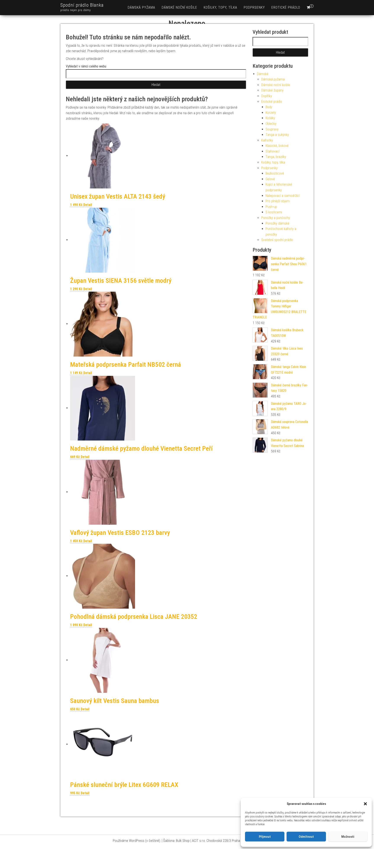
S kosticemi (274, 212)
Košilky (270, 118)
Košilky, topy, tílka (220, 7)
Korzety (271, 113)
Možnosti (347, 837)
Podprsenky (254, 7)
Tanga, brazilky (276, 157)
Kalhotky (267, 140)
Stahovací (272, 151)
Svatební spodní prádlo (277, 240)
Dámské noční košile (179, 7)
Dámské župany (272, 90)
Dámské (262, 74)
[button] (365, 804)
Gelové (270, 179)
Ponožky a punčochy (275, 218)
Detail (87, 205)
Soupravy (272, 129)
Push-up (271, 207)
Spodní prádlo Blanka (82, 5)
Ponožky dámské (277, 223)
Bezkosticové (275, 173)
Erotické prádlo (285, 7)
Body (269, 107)
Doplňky (266, 96)
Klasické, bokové (277, 146)
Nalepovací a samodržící (283, 196)
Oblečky (271, 124)
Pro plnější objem (278, 201)
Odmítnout (306, 837)
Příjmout (265, 837)
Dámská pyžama (141, 7)
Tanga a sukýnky (277, 135)
